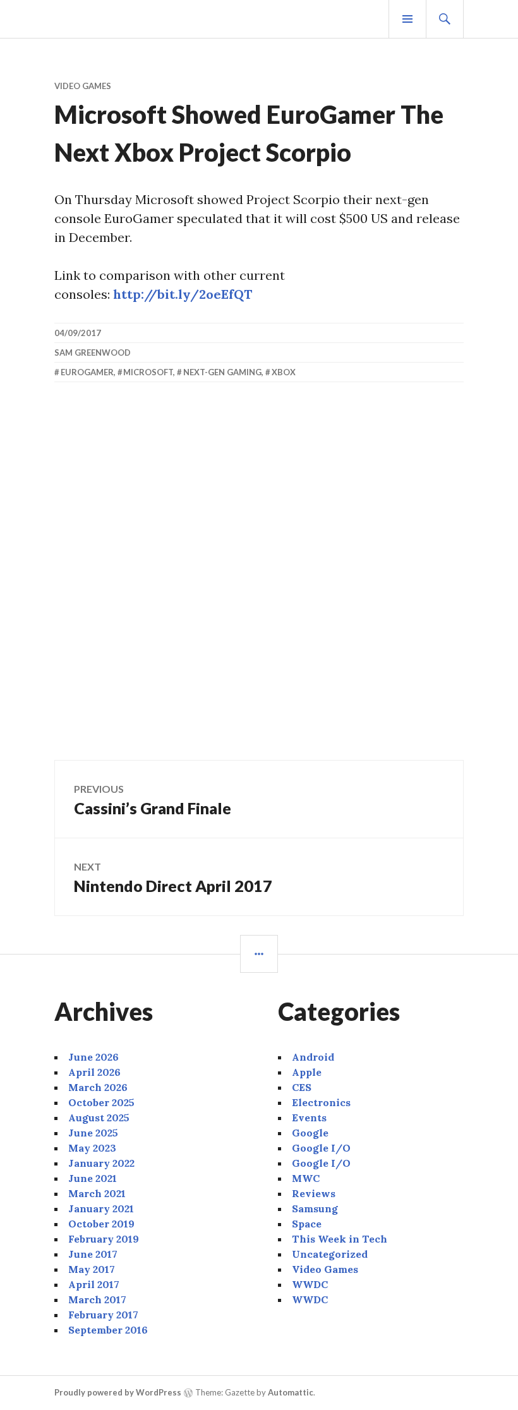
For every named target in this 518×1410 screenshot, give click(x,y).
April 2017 (93, 1284)
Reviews (313, 1193)
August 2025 (99, 1117)
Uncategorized (330, 1254)
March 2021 (97, 1193)
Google (310, 1132)
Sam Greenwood (92, 352)
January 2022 (101, 1163)
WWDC (310, 1284)
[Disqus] (259, 578)
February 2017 (103, 1314)
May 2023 (92, 1148)
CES (301, 1087)
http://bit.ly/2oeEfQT (182, 294)
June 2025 (93, 1132)
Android (313, 1057)
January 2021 (101, 1208)
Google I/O (321, 1148)
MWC (306, 1178)
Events (309, 1117)
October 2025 (101, 1102)
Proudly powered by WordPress (117, 1392)
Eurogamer (87, 372)
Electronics (321, 1102)
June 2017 (92, 1254)
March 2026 (98, 1087)
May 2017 (91, 1269)
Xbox (284, 372)
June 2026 (93, 1057)
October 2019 (101, 1223)
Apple (307, 1072)
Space (307, 1223)
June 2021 (92, 1178)
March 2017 (97, 1299)
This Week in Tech (339, 1238)
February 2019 (103, 1238)
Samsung (315, 1208)
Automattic (290, 1392)
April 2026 (94, 1072)
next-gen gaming (222, 372)
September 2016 (108, 1329)
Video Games (82, 86)
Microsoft (148, 372)
